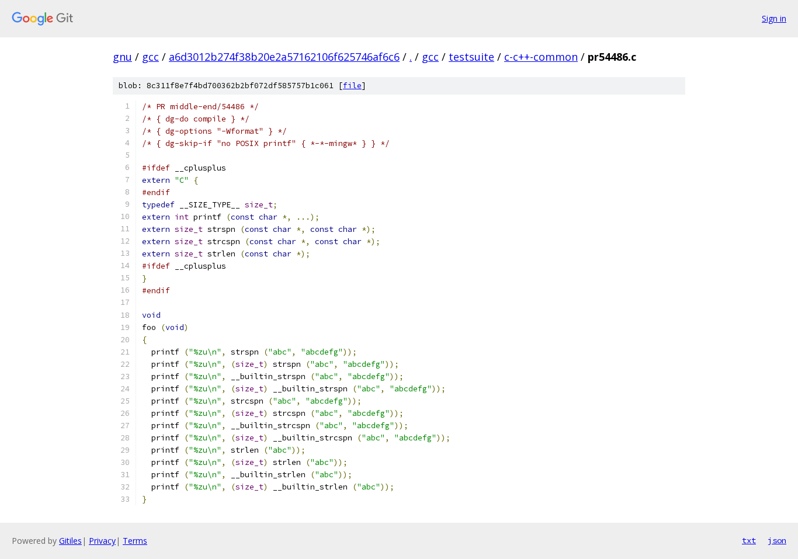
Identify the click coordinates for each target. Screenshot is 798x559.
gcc (150, 57)
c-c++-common (541, 57)
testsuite (471, 57)
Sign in (774, 18)
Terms (135, 540)
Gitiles (70, 540)
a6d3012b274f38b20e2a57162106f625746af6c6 (284, 57)
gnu (122, 57)
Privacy (102, 540)
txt (749, 540)
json (777, 540)
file (352, 86)
